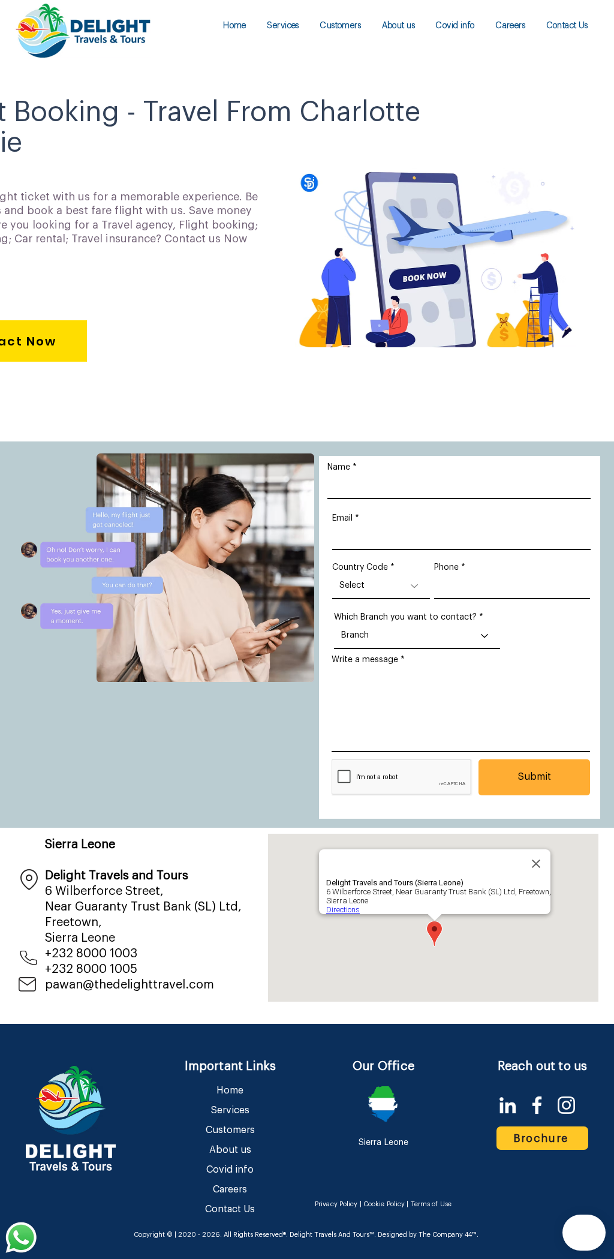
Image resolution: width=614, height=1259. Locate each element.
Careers (230, 1189)
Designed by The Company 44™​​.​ (427, 1234)
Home (229, 1090)
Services (230, 1110)
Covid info (230, 1169)
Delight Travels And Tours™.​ (333, 1234)
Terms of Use (431, 1204)
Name (338, 467)
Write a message (365, 660)
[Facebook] (537, 1105)
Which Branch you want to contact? (405, 617)
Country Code (360, 567)
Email (342, 518)
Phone (446, 567)
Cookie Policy (384, 1204)
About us (230, 1150)
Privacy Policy (336, 1204)
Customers (230, 1130)
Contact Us (230, 1209)
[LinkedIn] (507, 1105)
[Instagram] (566, 1105)
